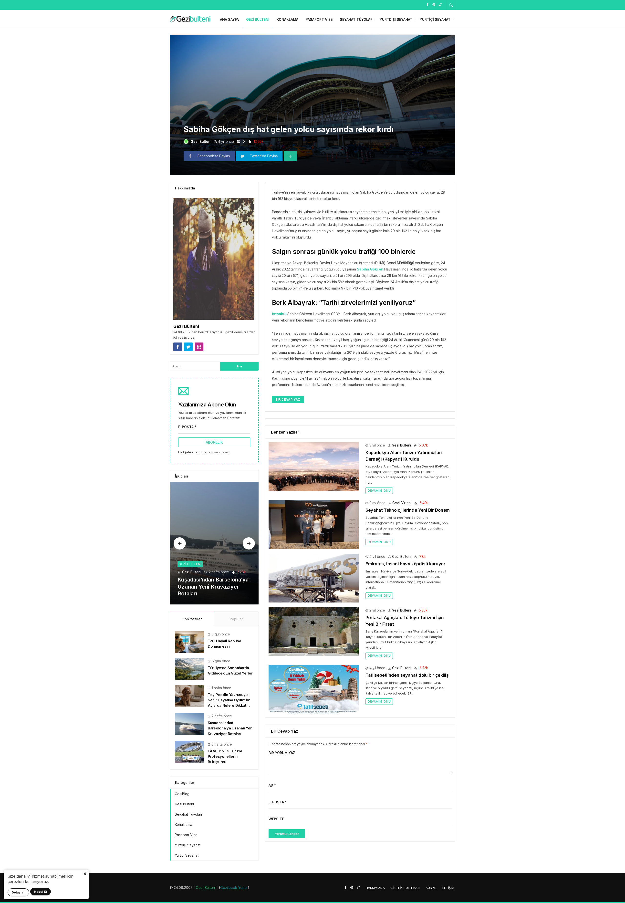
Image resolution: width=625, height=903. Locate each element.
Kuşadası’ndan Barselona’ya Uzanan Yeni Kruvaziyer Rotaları (230, 728)
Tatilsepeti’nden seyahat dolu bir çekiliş (406, 675)
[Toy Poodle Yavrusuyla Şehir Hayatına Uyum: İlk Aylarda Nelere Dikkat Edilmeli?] (189, 696)
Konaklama (287, 19)
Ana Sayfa (229, 19)
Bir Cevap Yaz (288, 399)
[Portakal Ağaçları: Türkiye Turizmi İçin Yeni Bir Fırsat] (314, 631)
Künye (431, 888)
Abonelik (214, 442)
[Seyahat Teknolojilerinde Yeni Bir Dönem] (314, 524)
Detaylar (18, 892)
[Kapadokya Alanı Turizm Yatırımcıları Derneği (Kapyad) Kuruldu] (314, 466)
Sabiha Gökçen (370, 269)
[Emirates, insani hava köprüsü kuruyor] (314, 578)
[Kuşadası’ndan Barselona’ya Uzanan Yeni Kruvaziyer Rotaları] (189, 724)
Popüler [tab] (236, 619)
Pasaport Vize (319, 19)
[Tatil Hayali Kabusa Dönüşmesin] (189, 642)
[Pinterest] (433, 4)
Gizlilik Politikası (405, 888)
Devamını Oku (379, 490)
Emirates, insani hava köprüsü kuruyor (405, 563)
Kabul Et (40, 891)
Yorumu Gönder (287, 834)
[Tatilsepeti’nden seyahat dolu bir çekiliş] (314, 689)
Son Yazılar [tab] (192, 619)
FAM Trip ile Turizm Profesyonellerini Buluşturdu (225, 756)
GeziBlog (182, 794)
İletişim (448, 888)
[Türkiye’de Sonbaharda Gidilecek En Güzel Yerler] (189, 669)
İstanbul (279, 314)
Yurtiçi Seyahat (435, 19)
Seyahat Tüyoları (357, 19)
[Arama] (451, 5)
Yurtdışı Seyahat (396, 19)
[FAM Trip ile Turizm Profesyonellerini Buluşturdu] (214, 543)
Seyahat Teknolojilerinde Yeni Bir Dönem (407, 510)
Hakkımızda (375, 888)
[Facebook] (427, 4)
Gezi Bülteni (257, 19)
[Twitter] (440, 4)
